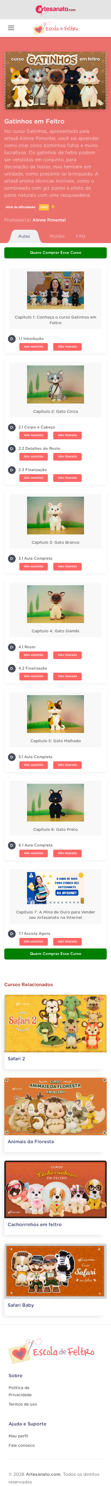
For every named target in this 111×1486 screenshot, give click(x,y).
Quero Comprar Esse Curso (55, 253)
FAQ (80, 236)
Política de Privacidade (20, 1391)
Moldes (57, 236)
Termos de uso (23, 1404)
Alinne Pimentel (49, 220)
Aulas (24, 236)
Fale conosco (22, 1446)
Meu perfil (18, 1436)
